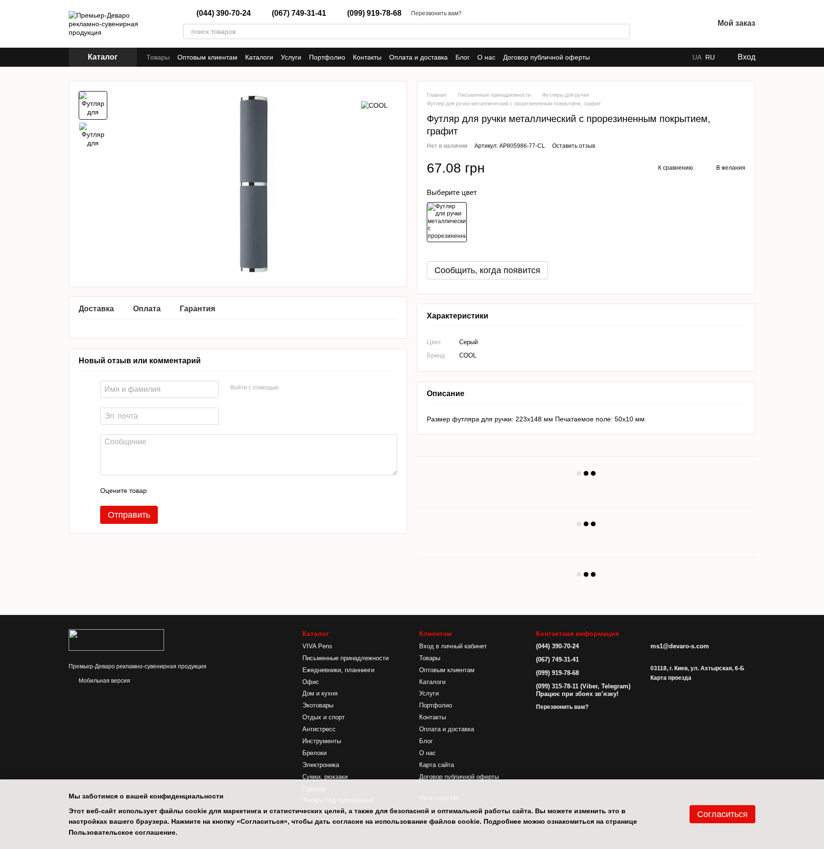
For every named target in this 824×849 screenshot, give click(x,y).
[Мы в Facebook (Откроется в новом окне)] (603, 57)
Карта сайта (436, 764)
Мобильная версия (103, 680)
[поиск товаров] (622, 31)
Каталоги (259, 57)
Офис (310, 681)
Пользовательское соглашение (122, 832)
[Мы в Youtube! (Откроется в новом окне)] (614, 57)
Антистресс (319, 729)
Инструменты (321, 741)
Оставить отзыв (573, 146)
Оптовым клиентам (207, 57)
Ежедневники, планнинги (338, 670)
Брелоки (314, 753)
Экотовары (317, 705)
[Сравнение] (656, 23)
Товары (158, 57)
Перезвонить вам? (436, 13)
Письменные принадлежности (345, 658)
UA (696, 57)
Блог (462, 57)
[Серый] (447, 222)
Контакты (367, 57)
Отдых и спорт (323, 717)
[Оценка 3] (193, 490)
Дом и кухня (320, 693)
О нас (486, 57)
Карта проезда (670, 678)
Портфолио (327, 57)
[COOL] (374, 105)
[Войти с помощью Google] (304, 388)
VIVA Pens (317, 646)
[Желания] (681, 23)
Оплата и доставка (418, 57)
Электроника (320, 764)
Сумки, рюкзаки (325, 776)
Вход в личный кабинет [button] (453, 646)
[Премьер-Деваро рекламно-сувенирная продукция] (116, 639)
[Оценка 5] (223, 490)
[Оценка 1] (162, 490)
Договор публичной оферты (546, 57)
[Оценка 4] (208, 490)
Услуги (291, 57)
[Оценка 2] (177, 490)
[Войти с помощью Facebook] (289, 388)
